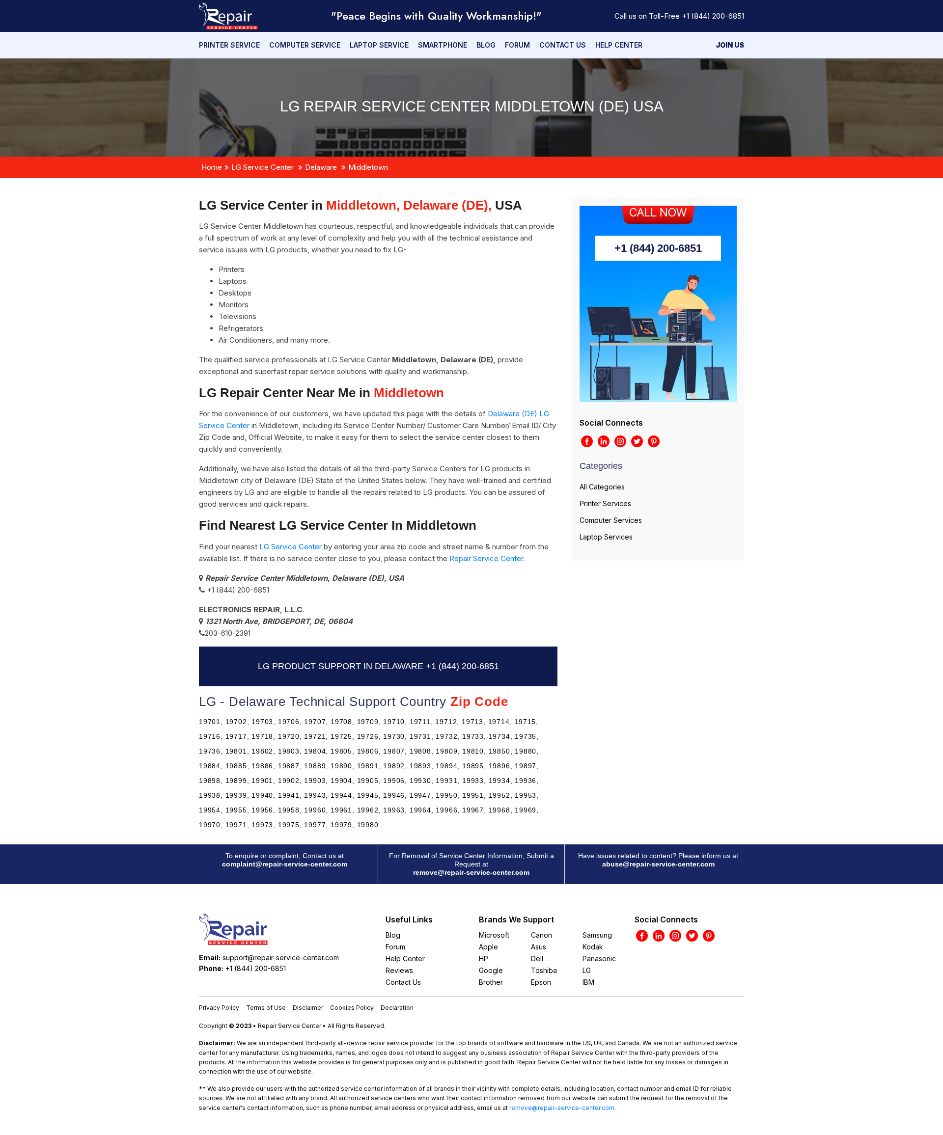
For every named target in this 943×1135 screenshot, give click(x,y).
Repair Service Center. (487, 558)
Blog (486, 45)
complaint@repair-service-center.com (284, 864)
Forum (517, 45)
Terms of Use (266, 1007)
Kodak (592, 947)
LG (586, 970)
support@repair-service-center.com (280, 957)
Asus (538, 947)
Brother (491, 982)
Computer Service (304, 45)
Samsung (597, 935)
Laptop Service (379, 45)
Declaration (397, 1007)
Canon (541, 935)
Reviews (399, 970)
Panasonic (599, 958)
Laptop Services (606, 537)
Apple (488, 947)
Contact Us (562, 45)
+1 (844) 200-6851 (713, 16)
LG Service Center (262, 167)
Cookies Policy (352, 1007)
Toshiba (544, 970)
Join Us (730, 45)
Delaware (321, 167)
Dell (537, 958)
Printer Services (605, 503)
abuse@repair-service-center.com (658, 864)
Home (211, 167)
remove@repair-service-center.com (471, 872)
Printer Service (229, 45)
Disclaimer (308, 1007)
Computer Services (611, 520)
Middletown (368, 167)
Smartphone (442, 45)
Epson (541, 982)
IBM (588, 982)
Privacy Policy (219, 1007)
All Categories (602, 487)
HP (483, 958)
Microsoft (494, 935)
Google (491, 970)
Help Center (618, 45)
